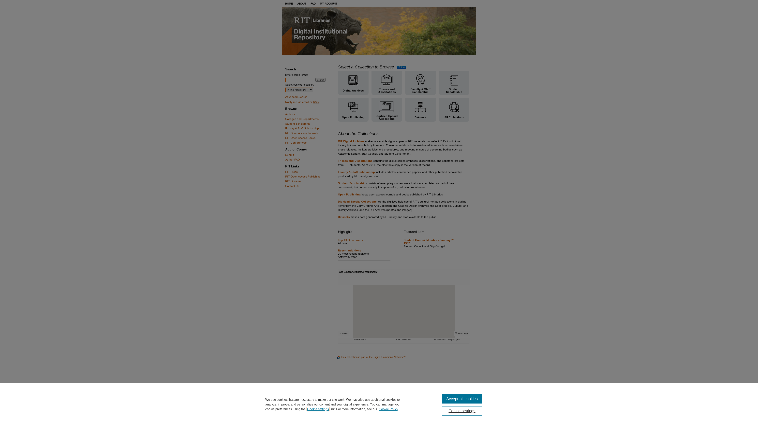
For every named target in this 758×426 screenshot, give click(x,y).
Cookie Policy (388, 409)
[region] (379, 404)
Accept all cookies (462, 399)
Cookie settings (318, 409)
